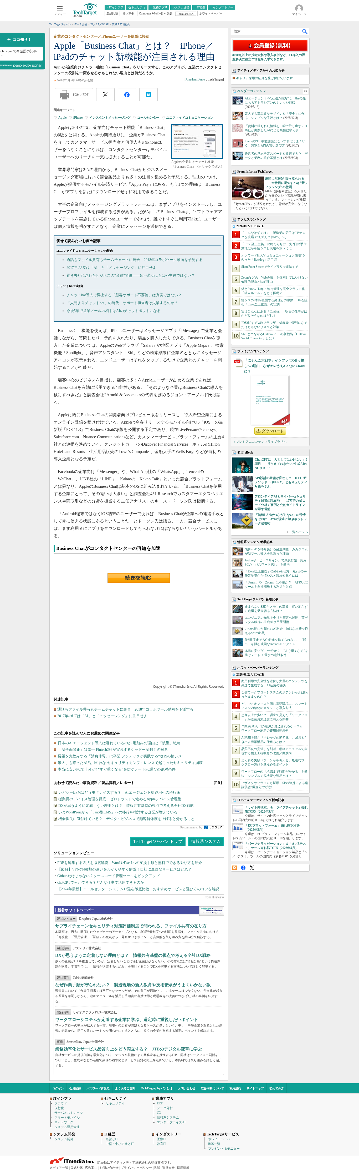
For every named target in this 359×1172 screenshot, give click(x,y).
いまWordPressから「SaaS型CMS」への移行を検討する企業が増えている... (119, 812)
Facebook (243, 868)
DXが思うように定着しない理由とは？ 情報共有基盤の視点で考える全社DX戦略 (126, 806)
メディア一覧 (58, 1168)
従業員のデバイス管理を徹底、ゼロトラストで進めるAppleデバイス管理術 (119, 799)
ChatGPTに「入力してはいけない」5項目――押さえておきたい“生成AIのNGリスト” (281, 464)
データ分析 (165, 1108)
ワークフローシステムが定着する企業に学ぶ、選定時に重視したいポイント (126, 1019)
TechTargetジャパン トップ (157, 841)
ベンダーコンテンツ (251, 91)
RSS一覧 (214, 1144)
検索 (305, 31)
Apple (62, 117)
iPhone (78, 117)
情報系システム (206, 841)
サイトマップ (255, 1088)
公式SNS (76, 1168)
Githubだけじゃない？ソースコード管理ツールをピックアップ (108, 876)
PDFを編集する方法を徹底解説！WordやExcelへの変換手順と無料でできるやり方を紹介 (129, 863)
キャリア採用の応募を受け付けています (264, 78)
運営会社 (168, 1168)
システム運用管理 (67, 1127)
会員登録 (75, 1088)
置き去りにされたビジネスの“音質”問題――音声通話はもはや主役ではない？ (130, 276)
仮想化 (59, 1108)
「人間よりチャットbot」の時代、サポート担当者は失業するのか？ (122, 303)
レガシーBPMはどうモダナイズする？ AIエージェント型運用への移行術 (119, 792)
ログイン (58, 1088)
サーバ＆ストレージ (68, 1113)
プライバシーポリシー (136, 1168)
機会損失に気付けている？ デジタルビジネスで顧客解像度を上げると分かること (126, 819)
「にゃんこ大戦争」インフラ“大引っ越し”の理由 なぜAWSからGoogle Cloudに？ (274, 365)
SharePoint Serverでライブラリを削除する (270, 267)
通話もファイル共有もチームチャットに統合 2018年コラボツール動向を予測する (134, 260)
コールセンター (148, 117)
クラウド (60, 1103)
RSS (234, 868)
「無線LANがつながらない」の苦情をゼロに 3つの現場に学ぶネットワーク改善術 (281, 519)
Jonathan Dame (195, 79)
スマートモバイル (67, 1117)
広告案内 (91, 1168)
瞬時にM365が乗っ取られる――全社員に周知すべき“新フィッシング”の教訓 (286, 183)
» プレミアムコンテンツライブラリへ (260, 442)
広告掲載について (212, 1088)
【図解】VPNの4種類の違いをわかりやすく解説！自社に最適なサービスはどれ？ (124, 869)
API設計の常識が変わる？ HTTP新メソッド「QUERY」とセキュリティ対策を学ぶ (281, 482)
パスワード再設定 (98, 1088)
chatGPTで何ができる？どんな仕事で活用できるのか (100, 882)
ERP (160, 1103)
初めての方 (276, 1088)
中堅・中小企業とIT (120, 1144)
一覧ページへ (298, 532)
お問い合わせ (186, 1088)
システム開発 (63, 1139)
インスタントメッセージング (109, 117)
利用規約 (235, 1088)
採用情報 (183, 1168)
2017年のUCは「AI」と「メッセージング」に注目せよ (111, 268)
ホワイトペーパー (220, 1139)
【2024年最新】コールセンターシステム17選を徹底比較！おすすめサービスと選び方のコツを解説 (138, 889)
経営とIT (112, 1139)
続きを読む (138, 578)
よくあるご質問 (125, 1088)
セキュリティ (115, 1103)
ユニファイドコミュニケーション (189, 117)
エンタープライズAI (171, 1122)
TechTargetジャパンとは (156, 1088)
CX (159, 1113)
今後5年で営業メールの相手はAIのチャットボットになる (113, 311)
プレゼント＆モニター (224, 1148)
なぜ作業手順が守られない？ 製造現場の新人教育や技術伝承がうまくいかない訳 (133, 985)
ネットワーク (63, 1122)
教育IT (161, 1144)
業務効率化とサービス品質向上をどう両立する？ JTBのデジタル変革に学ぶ (128, 1049)
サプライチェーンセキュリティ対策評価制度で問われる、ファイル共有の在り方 (131, 926)
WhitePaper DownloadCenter (211, 911)
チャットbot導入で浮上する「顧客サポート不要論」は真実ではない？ (124, 295)
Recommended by (191, 827)
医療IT (161, 1139)
